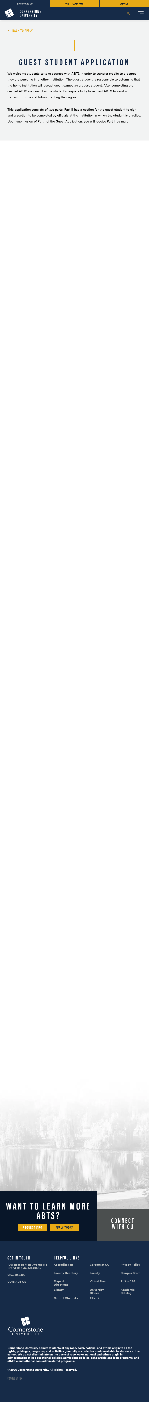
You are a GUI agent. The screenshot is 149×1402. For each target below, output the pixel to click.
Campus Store (130, 1273)
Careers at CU (99, 1264)
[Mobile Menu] (140, 13)
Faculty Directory (66, 1273)
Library (59, 1289)
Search (128, 13)
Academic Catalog (128, 1291)
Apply (124, 3)
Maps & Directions (61, 1283)
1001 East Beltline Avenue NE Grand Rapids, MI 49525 (27, 1266)
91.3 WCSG (128, 1281)
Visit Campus (74, 3)
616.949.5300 (25, 3)
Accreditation (63, 1264)
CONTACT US (16, 1281)
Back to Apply (22, 30)
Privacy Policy (130, 1264)
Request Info (32, 1227)
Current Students (66, 1298)
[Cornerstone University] (23, 13)
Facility (95, 1273)
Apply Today (64, 1227)
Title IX (95, 1298)
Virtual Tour (98, 1281)
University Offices (97, 1291)
